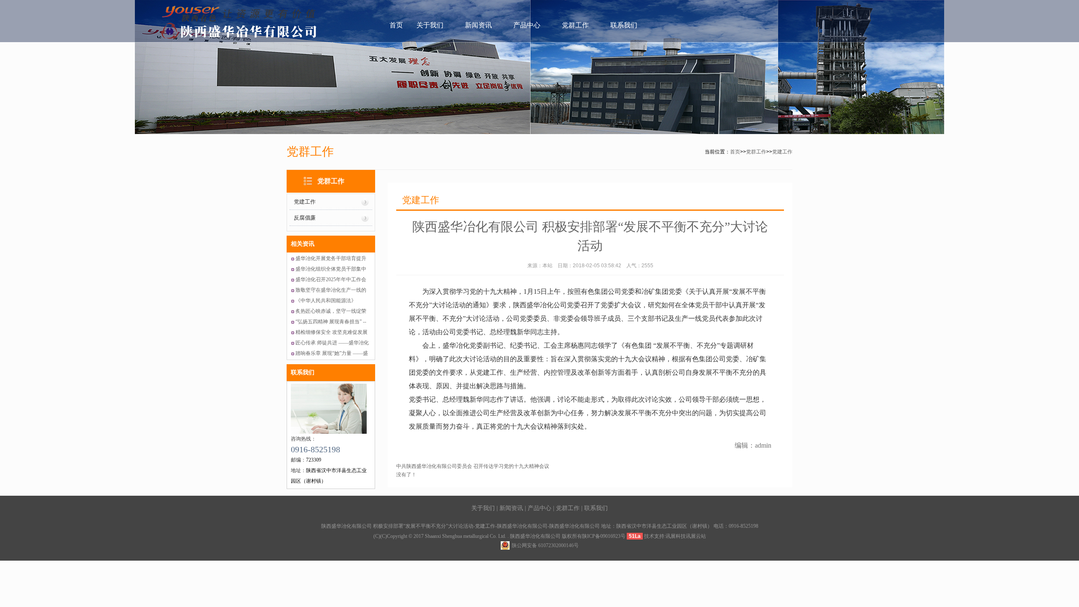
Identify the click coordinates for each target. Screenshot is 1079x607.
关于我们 (429, 25)
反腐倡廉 (305, 218)
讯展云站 (696, 536)
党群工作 (575, 25)
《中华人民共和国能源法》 (325, 301)
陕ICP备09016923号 (603, 536)
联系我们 (623, 25)
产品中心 (526, 25)
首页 (396, 25)
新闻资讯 (478, 25)
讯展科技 (676, 536)
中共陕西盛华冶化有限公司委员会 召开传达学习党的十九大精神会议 (472, 466)
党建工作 (782, 152)
